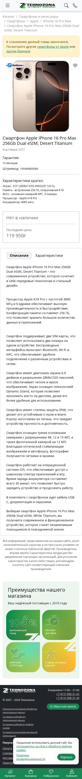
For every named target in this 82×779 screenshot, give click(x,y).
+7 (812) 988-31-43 (67, 698)
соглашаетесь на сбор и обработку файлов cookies (44, 748)
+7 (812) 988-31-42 (67, 694)
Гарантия (9, 763)
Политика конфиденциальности (30, 757)
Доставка (8, 758)
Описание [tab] (19, 255)
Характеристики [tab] (49, 255)
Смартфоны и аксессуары (38, 16)
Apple (34, 21)
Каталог (9, 16)
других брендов (18, 51)
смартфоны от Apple (53, 47)
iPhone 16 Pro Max (57, 21)
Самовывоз (10, 753)
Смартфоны (16, 21)
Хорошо (66, 757)
